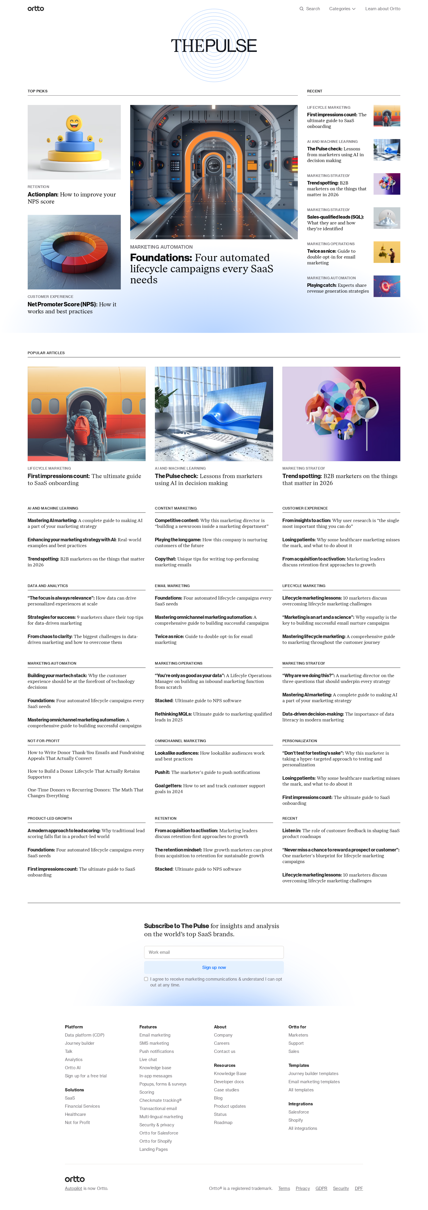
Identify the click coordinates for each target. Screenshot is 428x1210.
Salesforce (299, 1111)
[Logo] (36, 8)
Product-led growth (50, 818)
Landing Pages (153, 1149)
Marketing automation (52, 663)
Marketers (298, 1034)
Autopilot (73, 1188)
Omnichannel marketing (180, 741)
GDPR (322, 1188)
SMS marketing (154, 1043)
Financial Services (82, 1106)
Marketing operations (178, 663)
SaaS (70, 1097)
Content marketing (175, 508)
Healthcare (75, 1114)
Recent (314, 91)
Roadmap (223, 1122)
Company (223, 1034)
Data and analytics (48, 586)
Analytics (73, 1059)
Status (220, 1114)
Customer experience (305, 508)
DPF (359, 1188)
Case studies (226, 1089)
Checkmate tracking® (160, 1100)
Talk (69, 1051)
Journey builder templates (313, 1073)
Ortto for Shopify (155, 1141)
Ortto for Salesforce (158, 1132)
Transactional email (158, 1108)
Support (296, 1043)
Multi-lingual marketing (161, 1116)
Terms (284, 1188)
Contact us (225, 1051)
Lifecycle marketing (304, 586)
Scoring (146, 1092)
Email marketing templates (314, 1081)
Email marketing (172, 586)
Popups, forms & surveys (162, 1083)
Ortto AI (73, 1067)
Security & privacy (156, 1124)
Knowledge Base (230, 1073)
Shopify (296, 1120)
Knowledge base (155, 1067)
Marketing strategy (303, 663)
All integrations (303, 1128)
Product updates (230, 1106)
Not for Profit (77, 1122)
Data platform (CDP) (85, 1034)
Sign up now (214, 967)
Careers (221, 1043)
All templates (301, 1089)
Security (341, 1188)
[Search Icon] (310, 8)
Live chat (148, 1059)
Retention (165, 818)
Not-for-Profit (44, 741)
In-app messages (155, 1075)
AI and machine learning (53, 508)
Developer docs (229, 1081)
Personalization (299, 741)
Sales (294, 1051)
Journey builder (79, 1043)
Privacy (303, 1188)
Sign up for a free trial (86, 1075)
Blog (218, 1097)
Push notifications (156, 1051)
